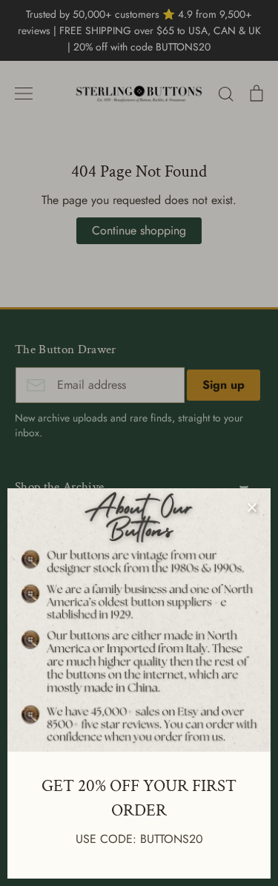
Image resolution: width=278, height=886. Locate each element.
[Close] (252, 506)
